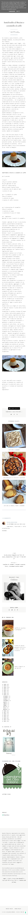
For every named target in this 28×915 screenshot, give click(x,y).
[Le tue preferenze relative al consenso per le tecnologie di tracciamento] (25, 912)
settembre (6, 700)
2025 (5, 685)
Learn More (12, 11)
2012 (5, 719)
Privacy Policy (9, 908)
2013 (5, 718)
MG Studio (23, 912)
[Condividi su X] (11, 414)
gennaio (5, 709)
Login (4, 878)
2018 (5, 711)
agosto (5, 702)
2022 (5, 690)
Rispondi (4, 530)
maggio (5, 705)
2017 (5, 712)
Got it (18, 11)
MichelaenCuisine (12, 522)
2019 (5, 694)
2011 (5, 721)
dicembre (6, 696)
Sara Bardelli (20, 878)
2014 (5, 716)
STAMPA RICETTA (14, 408)
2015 (5, 715)
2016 (5, 713)
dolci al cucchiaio (15, 32)
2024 (5, 687)
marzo (5, 708)
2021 (5, 691)
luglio (5, 703)
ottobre (5, 699)
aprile (5, 706)
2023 (5, 688)
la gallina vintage (10, 912)
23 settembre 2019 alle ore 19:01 (16, 524)
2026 (5, 684)
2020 (5, 693)
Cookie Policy (18, 908)
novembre (6, 697)
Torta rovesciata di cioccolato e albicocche (14, 477)
